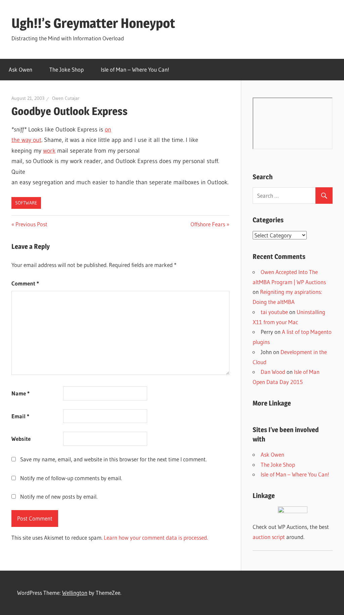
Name (20, 393)
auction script (269, 536)
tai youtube (274, 311)
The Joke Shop (66, 69)
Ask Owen (20, 69)
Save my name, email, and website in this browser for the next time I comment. (113, 459)
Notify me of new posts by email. (58, 496)
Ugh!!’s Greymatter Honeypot (93, 23)
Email (20, 416)
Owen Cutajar (65, 98)
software (26, 203)
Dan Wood (273, 371)
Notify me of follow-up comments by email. (71, 478)
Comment (25, 283)
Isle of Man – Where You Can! (135, 69)
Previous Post (31, 224)
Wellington (74, 592)
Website (21, 438)
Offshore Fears (207, 224)
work (49, 150)
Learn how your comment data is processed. (156, 537)
